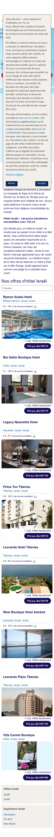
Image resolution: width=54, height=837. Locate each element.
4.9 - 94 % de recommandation (17, 560)
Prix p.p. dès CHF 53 (37, 535)
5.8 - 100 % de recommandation (18, 625)
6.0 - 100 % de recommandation (18, 306)
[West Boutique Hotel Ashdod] (27, 643)
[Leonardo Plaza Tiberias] (27, 702)
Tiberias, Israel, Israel (15, 490)
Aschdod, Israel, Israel (16, 620)
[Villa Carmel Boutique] (27, 755)
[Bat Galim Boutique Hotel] (27, 389)
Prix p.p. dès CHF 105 (37, 723)
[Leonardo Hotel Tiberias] (27, 579)
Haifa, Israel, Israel (14, 365)
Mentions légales (14, 175)
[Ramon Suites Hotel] (27, 324)
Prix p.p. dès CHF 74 (37, 346)
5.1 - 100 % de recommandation (18, 371)
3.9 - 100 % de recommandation (18, 496)
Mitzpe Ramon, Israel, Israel (19, 301)
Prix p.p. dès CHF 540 (37, 777)
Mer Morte (10, 823)
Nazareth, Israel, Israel (16, 430)
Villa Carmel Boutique (19, 735)
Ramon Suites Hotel (18, 297)
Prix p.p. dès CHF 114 (37, 665)
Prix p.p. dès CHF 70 (37, 410)
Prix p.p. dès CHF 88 (37, 600)
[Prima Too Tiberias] (27, 514)
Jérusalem (10, 814)
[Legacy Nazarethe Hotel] (27, 453)
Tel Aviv (8, 819)
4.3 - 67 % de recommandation (17, 435)
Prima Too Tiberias (17, 486)
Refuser (11, 183)
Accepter (42, 183)
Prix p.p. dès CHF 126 (37, 475)
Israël (7, 794)
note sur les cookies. (29, 118)
